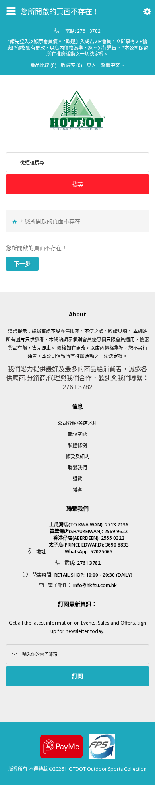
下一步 (22, 263)
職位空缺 (77, 434)
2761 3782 (89, 31)
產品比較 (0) (43, 65)
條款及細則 (77, 456)
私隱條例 (77, 445)
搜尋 (77, 184)
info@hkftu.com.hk (95, 585)
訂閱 (77, 676)
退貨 (77, 478)
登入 (91, 65)
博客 (77, 489)
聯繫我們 (77, 467)
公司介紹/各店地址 (77, 423)
